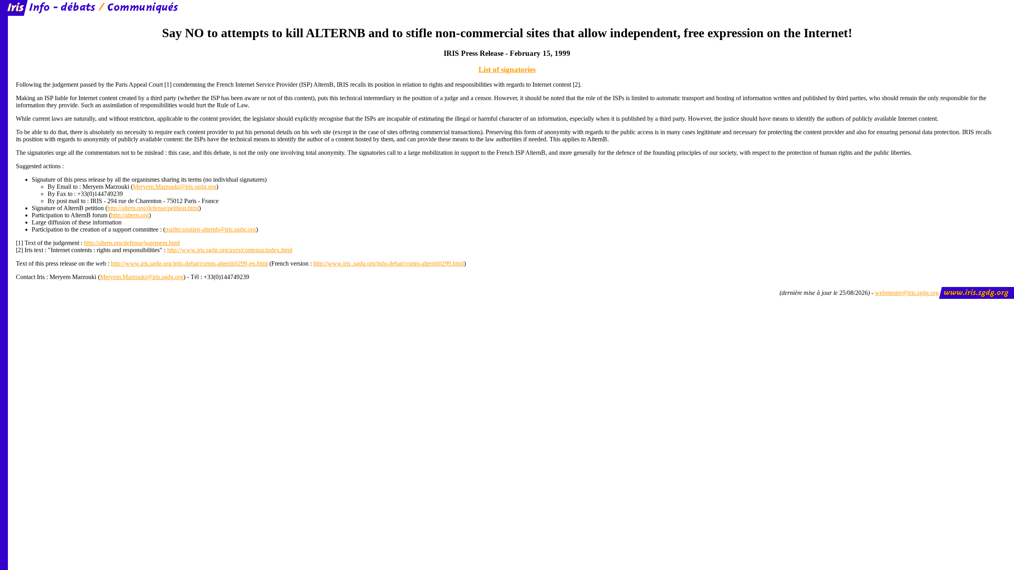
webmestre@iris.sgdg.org (907, 292)
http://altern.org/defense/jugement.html (132, 242)
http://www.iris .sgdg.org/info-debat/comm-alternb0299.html (388, 263)
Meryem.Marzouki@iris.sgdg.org (174, 186)
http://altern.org (130, 215)
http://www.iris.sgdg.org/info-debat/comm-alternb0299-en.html (189, 263)
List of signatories (507, 69)
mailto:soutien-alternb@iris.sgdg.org (210, 229)
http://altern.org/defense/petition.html (153, 208)
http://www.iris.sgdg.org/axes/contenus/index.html (229, 250)
